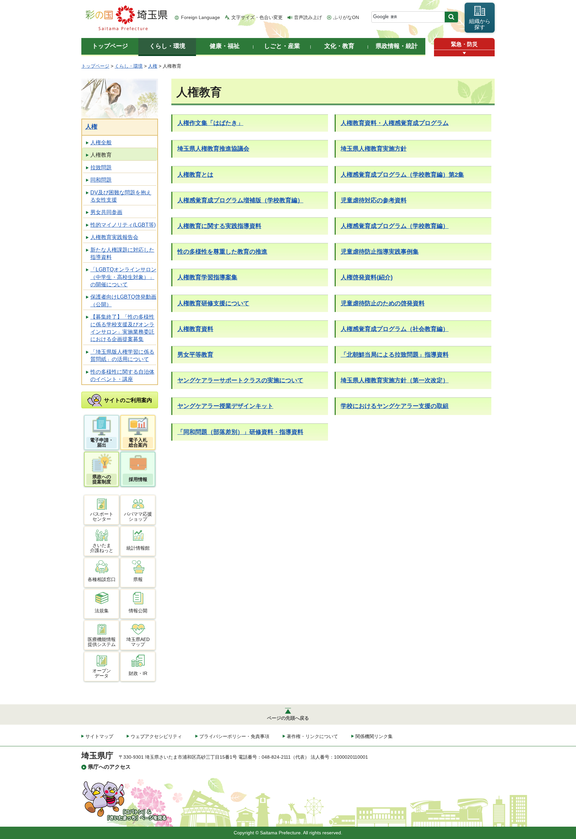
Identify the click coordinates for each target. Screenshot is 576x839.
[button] (464, 53)
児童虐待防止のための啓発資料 (383, 303)
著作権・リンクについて (312, 736)
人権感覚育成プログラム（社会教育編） (395, 329)
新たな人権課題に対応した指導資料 (122, 253)
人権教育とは (195, 174)
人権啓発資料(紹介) (367, 277)
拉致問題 (101, 167)
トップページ (95, 66)
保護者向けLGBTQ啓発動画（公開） (123, 300)
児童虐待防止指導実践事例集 (380, 251)
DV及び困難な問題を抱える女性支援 (120, 196)
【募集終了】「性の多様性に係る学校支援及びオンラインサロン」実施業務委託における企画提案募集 (122, 328)
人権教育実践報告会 (114, 237)
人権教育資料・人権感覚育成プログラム (395, 123)
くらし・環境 (129, 66)
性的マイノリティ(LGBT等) (123, 225)
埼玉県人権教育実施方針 (374, 148)
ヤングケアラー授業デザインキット (225, 406)
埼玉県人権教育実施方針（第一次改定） (395, 380)
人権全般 (101, 142)
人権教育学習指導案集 (207, 277)
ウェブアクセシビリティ (156, 736)
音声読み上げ (308, 17)
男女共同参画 (106, 212)
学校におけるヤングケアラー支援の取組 (395, 406)
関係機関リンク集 (374, 736)
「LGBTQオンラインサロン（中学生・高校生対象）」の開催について (123, 277)
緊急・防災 (464, 44)
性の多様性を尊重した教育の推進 (222, 251)
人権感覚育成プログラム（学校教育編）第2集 (402, 174)
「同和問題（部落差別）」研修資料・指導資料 (240, 432)
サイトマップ (99, 736)
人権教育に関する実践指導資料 (219, 226)
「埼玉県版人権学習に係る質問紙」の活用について (122, 355)
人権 (152, 66)
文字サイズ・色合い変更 (257, 17)
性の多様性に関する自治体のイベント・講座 (122, 375)
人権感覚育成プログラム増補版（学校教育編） (240, 200)
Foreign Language (200, 17)
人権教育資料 (195, 329)
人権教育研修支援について (213, 303)
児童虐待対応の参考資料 (374, 200)
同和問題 (101, 180)
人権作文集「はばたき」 (210, 123)
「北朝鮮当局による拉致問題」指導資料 (395, 354)
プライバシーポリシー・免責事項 (234, 736)
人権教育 (101, 155)
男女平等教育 (195, 354)
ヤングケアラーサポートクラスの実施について (240, 380)
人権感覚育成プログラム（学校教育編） (395, 226)
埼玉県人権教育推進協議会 (213, 148)
